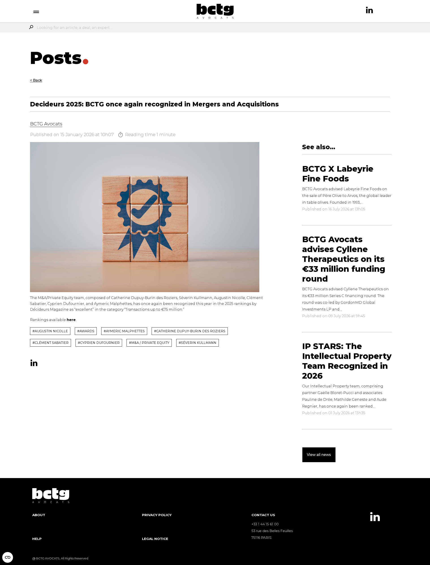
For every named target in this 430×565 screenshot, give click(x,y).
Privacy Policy (157, 515)
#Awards (85, 331)
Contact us (263, 515)
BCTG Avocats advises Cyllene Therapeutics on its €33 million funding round (343, 259)
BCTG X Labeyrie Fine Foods (337, 173)
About (38, 515)
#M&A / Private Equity (149, 343)
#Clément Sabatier (50, 343)
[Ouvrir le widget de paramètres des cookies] (7, 557)
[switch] (36, 11)
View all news (319, 455)
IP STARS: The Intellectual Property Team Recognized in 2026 (346, 361)
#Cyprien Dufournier (99, 343)
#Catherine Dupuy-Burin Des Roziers (189, 331)
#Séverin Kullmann (197, 343)
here (71, 320)
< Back (36, 80)
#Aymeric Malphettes (124, 331)
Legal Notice (155, 539)
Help (37, 539)
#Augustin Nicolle (50, 331)
